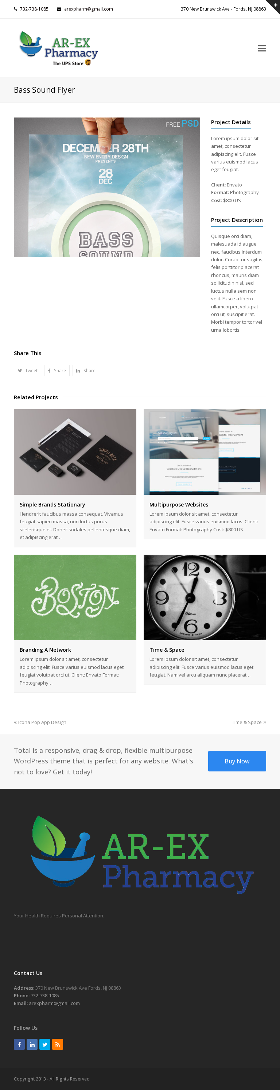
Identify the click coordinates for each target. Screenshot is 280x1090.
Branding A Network (45, 649)
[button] (27, 370)
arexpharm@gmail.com (88, 9)
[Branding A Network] (75, 636)
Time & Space (166, 649)
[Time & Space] (205, 636)
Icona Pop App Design (42, 722)
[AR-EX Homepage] (140, 900)
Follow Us (26, 1027)
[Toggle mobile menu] (262, 47)
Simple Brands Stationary (52, 504)
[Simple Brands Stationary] (75, 490)
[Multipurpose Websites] (205, 490)
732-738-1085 (34, 9)
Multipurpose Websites (178, 504)
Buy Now (237, 761)
